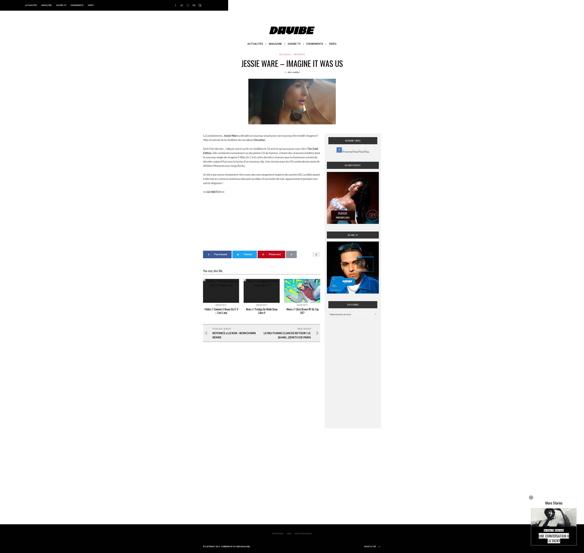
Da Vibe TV (549, 530)
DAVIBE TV (61, 5)
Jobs (289, 533)
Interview (559, 530)
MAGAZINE (47, 5)
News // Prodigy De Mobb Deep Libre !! (261, 311)
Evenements (77, 5)
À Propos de (277, 533)
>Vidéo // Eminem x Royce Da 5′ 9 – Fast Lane (221, 311)
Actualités (31, 5)
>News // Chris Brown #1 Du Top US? (302, 311)
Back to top (370, 547)
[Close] (531, 497)
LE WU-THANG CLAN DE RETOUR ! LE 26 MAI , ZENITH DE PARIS (287, 333)
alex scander (293, 72)
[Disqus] (261, 393)
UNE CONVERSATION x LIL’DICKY (554, 538)
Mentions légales (303, 533)
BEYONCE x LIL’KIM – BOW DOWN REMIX (234, 333)
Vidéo (91, 5)
